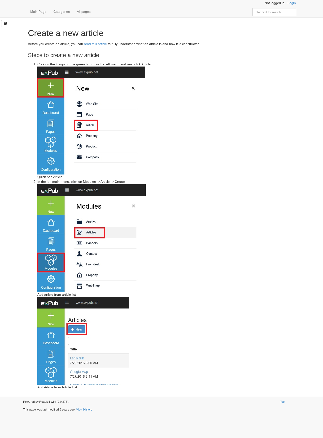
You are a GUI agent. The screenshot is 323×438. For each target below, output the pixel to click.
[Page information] (5, 23)
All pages (84, 11)
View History (84, 409)
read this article (95, 44)
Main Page (38, 11)
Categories (61, 11)
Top (282, 401)
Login (292, 3)
